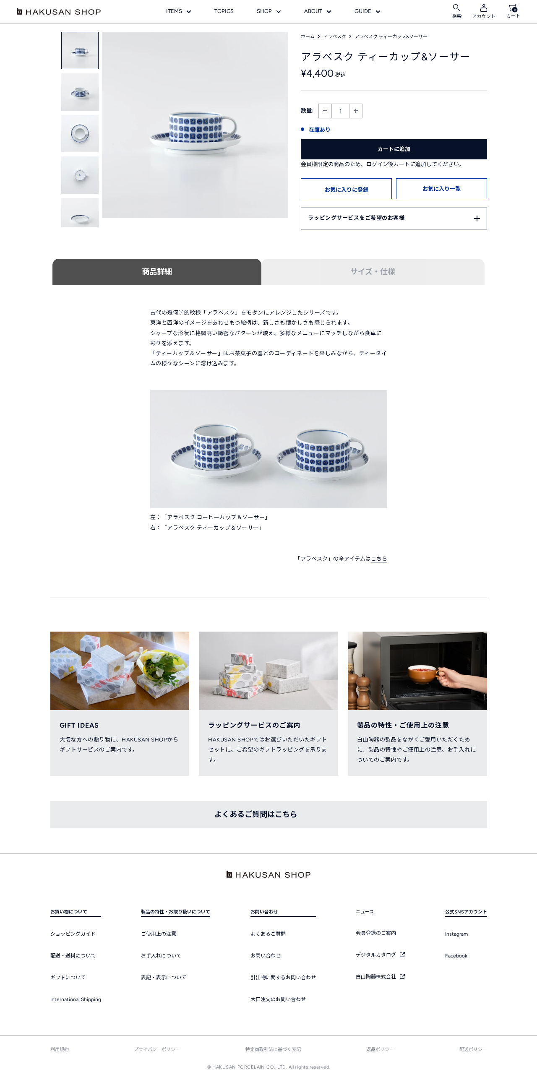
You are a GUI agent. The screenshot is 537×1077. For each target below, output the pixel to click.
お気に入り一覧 (441, 189)
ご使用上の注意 (158, 934)
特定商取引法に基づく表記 (273, 1049)
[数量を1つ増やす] (355, 111)
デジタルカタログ (376, 955)
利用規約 (59, 1049)
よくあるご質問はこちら (255, 814)
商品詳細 (157, 271)
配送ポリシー (473, 1049)
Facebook (456, 956)
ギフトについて (68, 978)
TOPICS (224, 11)
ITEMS (174, 11)
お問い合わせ (265, 956)
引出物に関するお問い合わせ (283, 978)
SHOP (264, 11)
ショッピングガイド (73, 934)
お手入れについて (161, 956)
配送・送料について (73, 956)
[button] (346, 188)
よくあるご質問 (268, 934)
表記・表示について (163, 978)
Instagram (456, 934)
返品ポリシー (380, 1049)
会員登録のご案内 (376, 933)
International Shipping (75, 999)
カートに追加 (394, 149)
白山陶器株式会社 (376, 977)
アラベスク (334, 36)
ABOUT (313, 11)
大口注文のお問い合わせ (278, 999)
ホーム (308, 36)
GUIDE (363, 11)
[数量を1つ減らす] (325, 111)
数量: (307, 110)
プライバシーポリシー (157, 1049)
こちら (379, 559)
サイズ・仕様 (372, 271)
